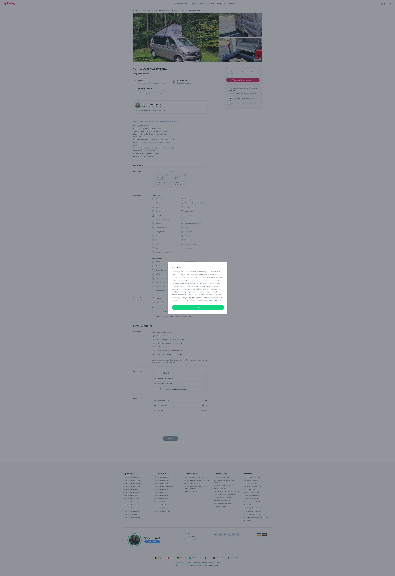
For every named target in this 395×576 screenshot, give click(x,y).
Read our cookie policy (212, 300)
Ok (198, 307)
